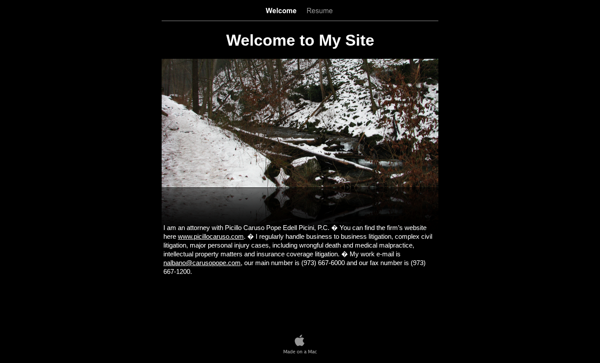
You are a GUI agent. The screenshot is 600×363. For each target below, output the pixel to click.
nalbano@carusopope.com (202, 262)
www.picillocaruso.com (211, 236)
